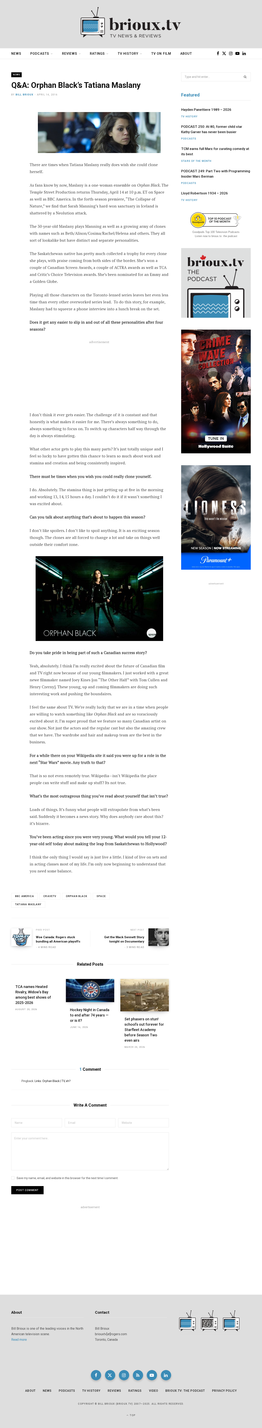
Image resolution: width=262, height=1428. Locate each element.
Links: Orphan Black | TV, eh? (53, 1081)
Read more (19, 1340)
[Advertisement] (99, 378)
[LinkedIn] (166, 1375)
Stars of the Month (196, 161)
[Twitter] (15, 130)
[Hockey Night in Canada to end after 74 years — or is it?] (90, 990)
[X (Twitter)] (110, 1375)
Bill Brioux (24, 94)
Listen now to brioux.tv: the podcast (216, 236)
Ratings (97, 54)
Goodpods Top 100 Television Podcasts (215, 232)
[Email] (15, 141)
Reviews (69, 54)
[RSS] (138, 1375)
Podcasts (39, 54)
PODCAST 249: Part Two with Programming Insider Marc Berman (215, 173)
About (186, 54)
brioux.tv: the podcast (185, 1390)
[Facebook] (15, 119)
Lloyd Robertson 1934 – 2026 (204, 193)
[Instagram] (124, 1375)
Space (101, 896)
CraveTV (49, 896)
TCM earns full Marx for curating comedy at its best (215, 151)
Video (153, 1390)
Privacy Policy (224, 1390)
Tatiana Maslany (28, 904)
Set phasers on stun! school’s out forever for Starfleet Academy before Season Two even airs (144, 1029)
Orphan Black (76, 896)
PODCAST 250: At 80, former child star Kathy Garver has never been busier (211, 129)
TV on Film (161, 54)
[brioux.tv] (131, 24)
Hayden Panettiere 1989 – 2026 (206, 110)
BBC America (24, 896)
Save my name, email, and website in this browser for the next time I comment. (67, 1178)
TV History (128, 54)
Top (132, 1415)
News (16, 54)
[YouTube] (152, 1375)
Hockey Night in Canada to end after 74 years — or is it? (89, 1015)
